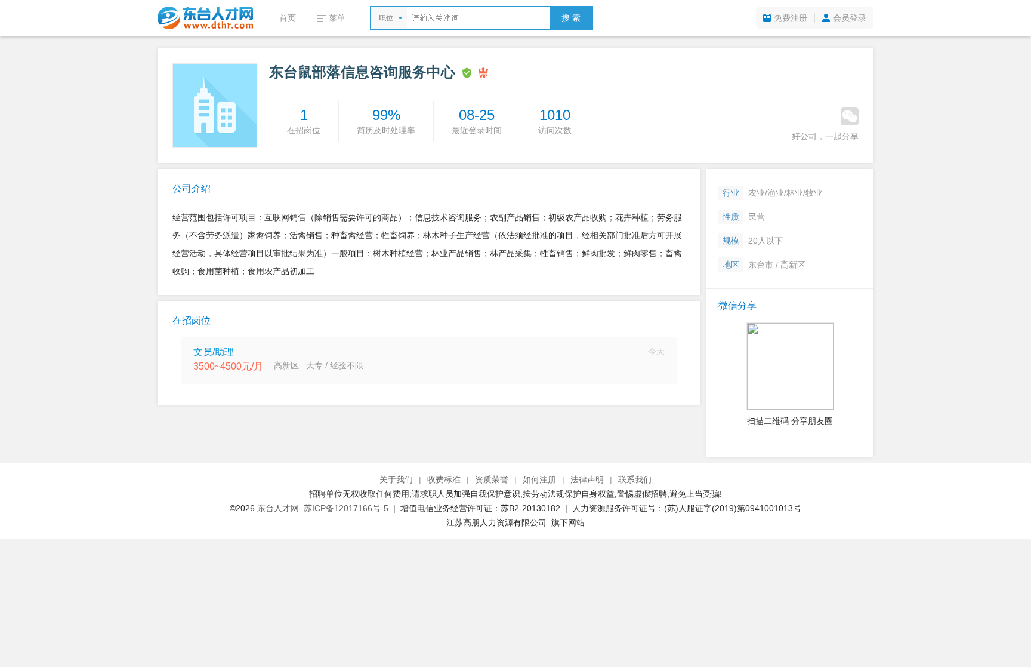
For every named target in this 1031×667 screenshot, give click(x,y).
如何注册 (539, 479)
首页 (287, 18)
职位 (386, 18)
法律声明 (587, 479)
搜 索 (571, 18)
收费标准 (444, 479)
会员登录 (849, 18)
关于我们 (396, 479)
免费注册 (790, 18)
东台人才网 (278, 508)
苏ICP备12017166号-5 (346, 508)
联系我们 (635, 479)
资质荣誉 (491, 479)
